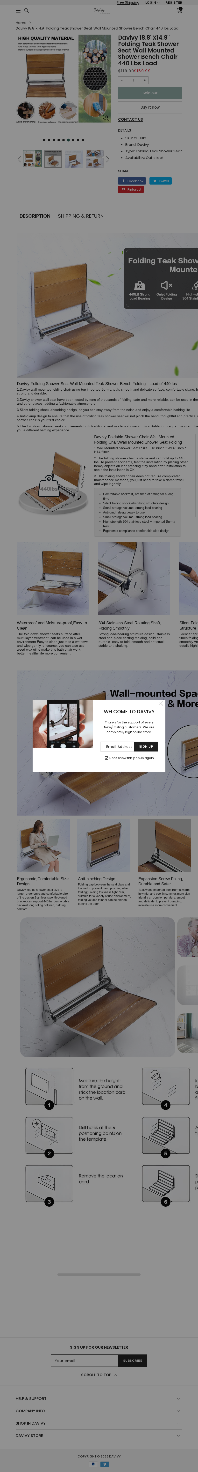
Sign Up (146, 746)
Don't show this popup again (131, 758)
